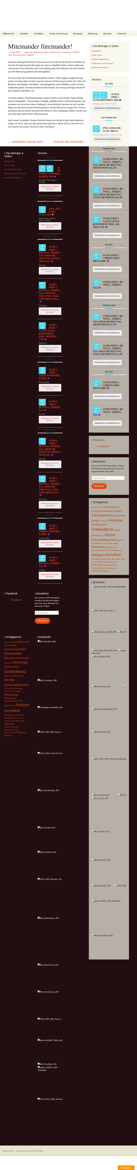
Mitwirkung (93, 33)
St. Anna (94, 562)
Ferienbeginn (104, 521)
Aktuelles (24, 33)
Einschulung (107, 511)
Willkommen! (8, 33)
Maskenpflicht (113, 543)
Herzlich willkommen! (100, 59)
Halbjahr (117, 530)
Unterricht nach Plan (109, 565)
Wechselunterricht (112, 568)
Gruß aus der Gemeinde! (70, 141)
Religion (98, 555)
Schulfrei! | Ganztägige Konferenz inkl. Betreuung (106, 223)
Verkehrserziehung (98, 568)
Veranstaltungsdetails (107, 108)
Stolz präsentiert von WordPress (29, 1151)
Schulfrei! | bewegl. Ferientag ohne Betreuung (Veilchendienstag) (108, 193)
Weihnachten (97, 571)
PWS (108, 550)
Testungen (108, 562)
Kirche (110, 535)
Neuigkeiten (97, 51)
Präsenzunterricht (98, 550)
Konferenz (120, 540)
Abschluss (95, 507)
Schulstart (116, 559)
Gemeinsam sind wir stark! (25, 141)
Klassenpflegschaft (104, 539)
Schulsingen (106, 559)
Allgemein (28, 52)
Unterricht (96, 565)
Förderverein (55, 52)
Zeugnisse (106, 571)
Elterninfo (107, 33)
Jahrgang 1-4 (67, 52)
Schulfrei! (113, 554)
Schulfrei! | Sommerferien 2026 (50, 172)
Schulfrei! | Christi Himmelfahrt (106, 258)
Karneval (101, 535)
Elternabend (100, 515)
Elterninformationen (100, 67)
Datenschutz (8, 1151)
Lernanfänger (96, 543)
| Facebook (98, 439)
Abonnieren (99, 486)
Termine (100, 562)
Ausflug (101, 507)
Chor (118, 507)
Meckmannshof (19, 55)
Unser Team (97, 55)
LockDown (105, 543)
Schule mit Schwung (58, 33)
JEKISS (95, 535)
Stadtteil (30, 55)
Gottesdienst (102, 529)
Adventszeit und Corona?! (102, 63)
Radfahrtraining (116, 550)
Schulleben (38, 33)
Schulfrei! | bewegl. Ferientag (108, 284)
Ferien (95, 520)
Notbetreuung (111, 547)
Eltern (46, 52)
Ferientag (116, 520)
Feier (123, 515)
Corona (95, 511)
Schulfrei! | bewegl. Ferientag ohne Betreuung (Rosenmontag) (108, 163)
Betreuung (77, 33)
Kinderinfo (121, 33)
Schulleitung (97, 559)
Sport (123, 559)
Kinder (77, 52)
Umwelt (115, 562)
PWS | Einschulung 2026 (112, 129)
